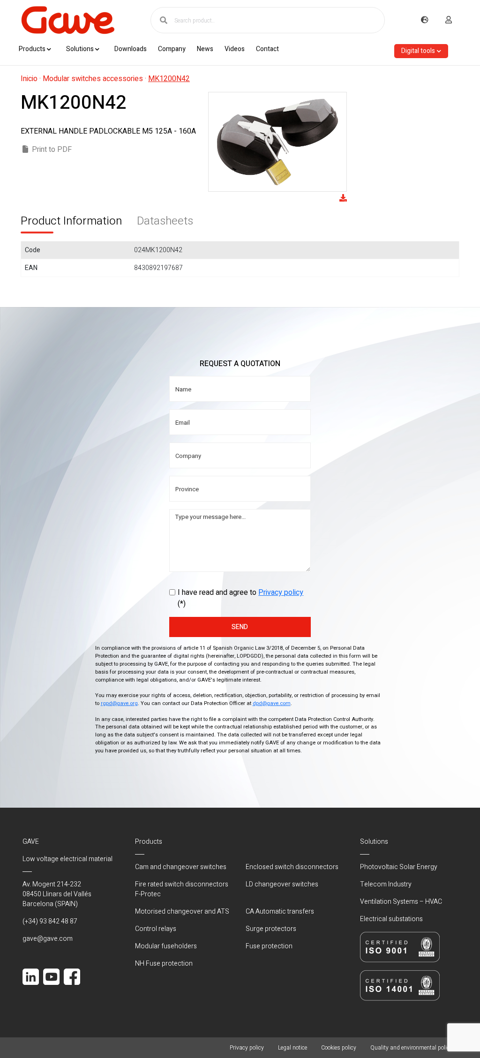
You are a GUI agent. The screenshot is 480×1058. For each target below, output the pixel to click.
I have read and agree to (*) (240, 598)
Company (172, 49)
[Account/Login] (448, 20)
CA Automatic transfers (280, 911)
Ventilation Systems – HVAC (401, 902)
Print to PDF (52, 149)
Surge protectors (271, 929)
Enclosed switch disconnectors (292, 867)
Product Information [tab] (71, 221)
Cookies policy (338, 1047)
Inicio (29, 78)
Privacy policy (280, 592)
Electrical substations (391, 919)
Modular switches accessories (93, 78)
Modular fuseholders (166, 946)
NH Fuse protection (164, 963)
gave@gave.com (47, 939)
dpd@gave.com (272, 703)
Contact (267, 49)
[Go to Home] (67, 20)
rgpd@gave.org (119, 703)
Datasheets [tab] (165, 221)
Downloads (130, 49)
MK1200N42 (169, 78)
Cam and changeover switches (180, 867)
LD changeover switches (282, 884)
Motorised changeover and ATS (182, 911)
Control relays (155, 929)
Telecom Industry (386, 884)
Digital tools (418, 51)
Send (240, 627)
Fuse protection (269, 946)
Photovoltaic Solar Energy (398, 867)
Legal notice (292, 1047)
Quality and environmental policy (411, 1047)
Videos (235, 49)
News (205, 49)
